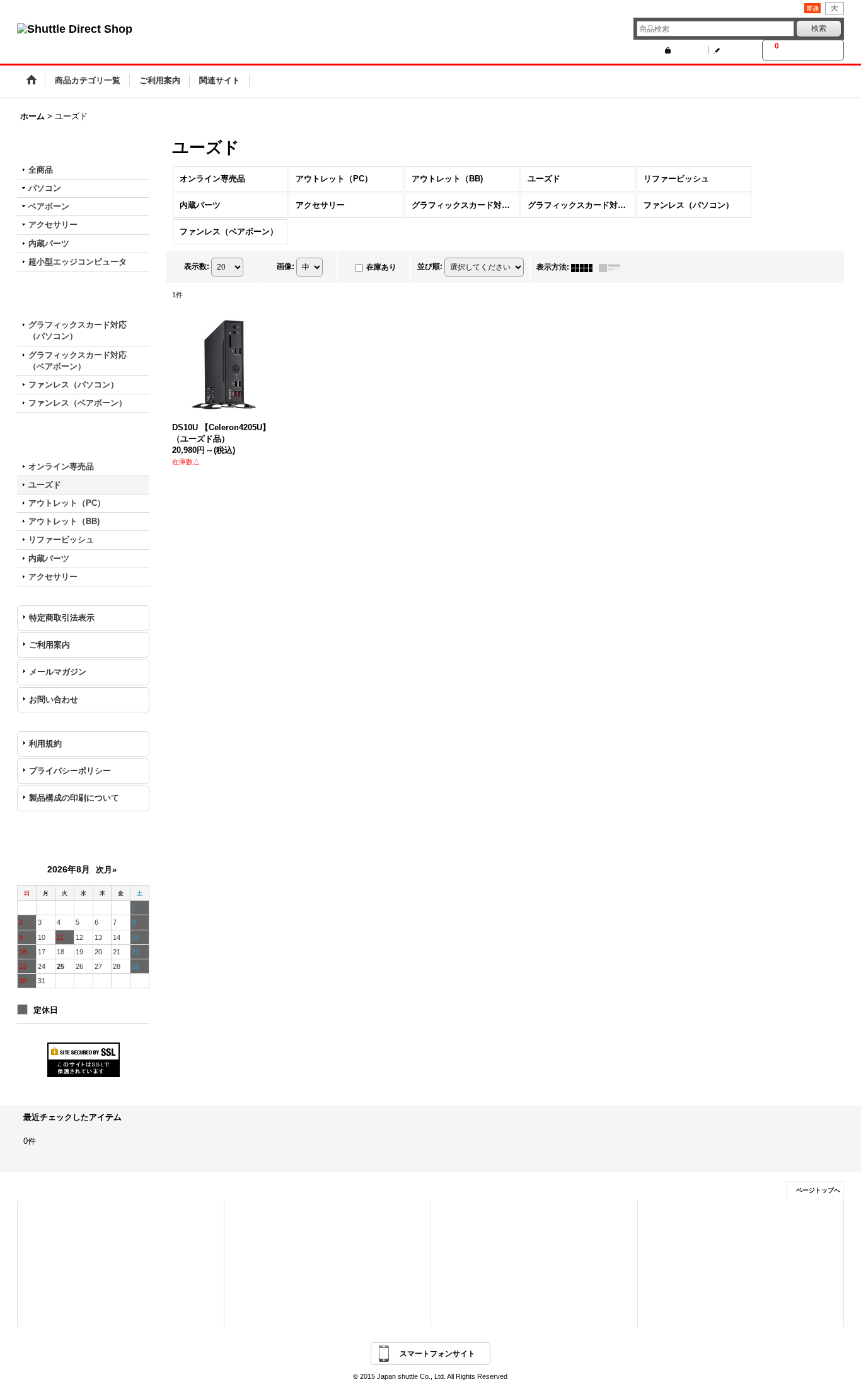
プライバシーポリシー (70, 770)
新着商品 (254, 1233)
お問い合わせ (53, 699)
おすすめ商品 (261, 1251)
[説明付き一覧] (613, 267)
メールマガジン (57, 672)
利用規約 (45, 743)
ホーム (43, 1215)
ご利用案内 (49, 644)
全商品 (40, 169)
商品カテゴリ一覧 (268, 1215)
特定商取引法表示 (62, 617)
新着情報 (461, 1215)
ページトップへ (818, 1190)
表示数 (196, 267)
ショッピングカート (64, 1251)
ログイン (686, 50)
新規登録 (735, 50)
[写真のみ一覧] (585, 267)
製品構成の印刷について (74, 797)
